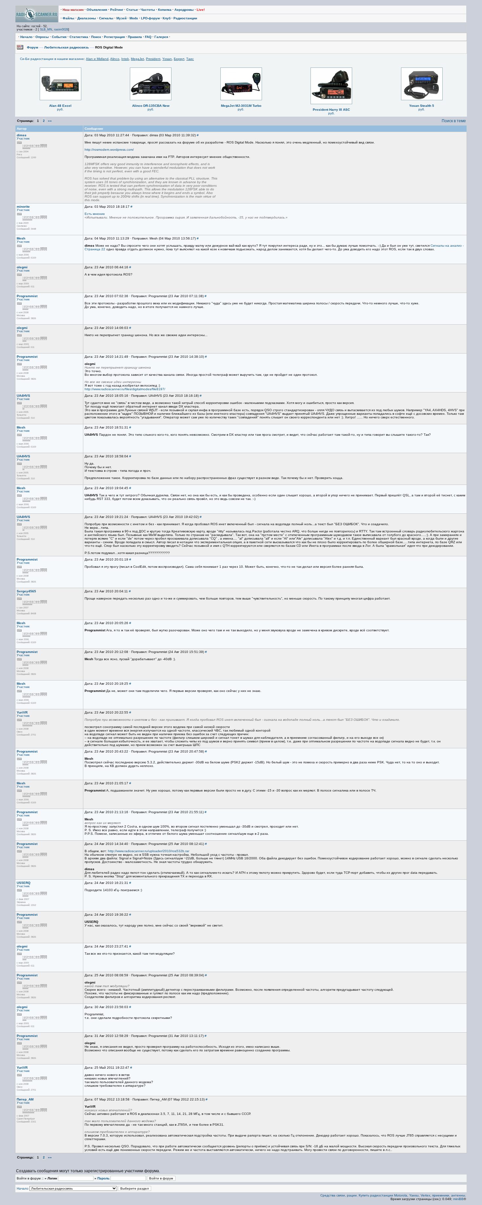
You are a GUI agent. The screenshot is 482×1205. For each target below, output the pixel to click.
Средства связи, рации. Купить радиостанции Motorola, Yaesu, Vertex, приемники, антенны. (393, 1195)
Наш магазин (73, 9)
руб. (60, 109)
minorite (23, 206)
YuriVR (22, 712)
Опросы (42, 37)
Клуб (167, 18)
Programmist (27, 296)
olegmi (22, 267)
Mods (134, 18)
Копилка (164, 9)
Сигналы (106, 18)
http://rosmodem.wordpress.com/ (109, 149)
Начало (26, 37)
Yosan (167, 59)
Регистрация (114, 37)
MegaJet (137, 59)
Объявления (97, 9)
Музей (121, 18)
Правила (135, 37)
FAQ (148, 37)
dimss (22, 135)
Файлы (68, 18)
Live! (201, 9)
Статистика (79, 37)
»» (50, 121)
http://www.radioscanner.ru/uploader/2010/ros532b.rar (148, 851)
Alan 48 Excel (60, 105)
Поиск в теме (454, 121)
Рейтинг (116, 9)
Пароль (103, 1178)
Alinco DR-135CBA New (151, 105)
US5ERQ (23, 883)
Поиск (96, 37)
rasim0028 (61, 29)
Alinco (114, 59)
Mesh (21, 238)
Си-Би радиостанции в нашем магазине (52, 59)
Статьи (132, 9)
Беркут (179, 59)
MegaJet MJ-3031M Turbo (241, 105)
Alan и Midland (97, 59)
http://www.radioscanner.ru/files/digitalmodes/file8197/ (125, 389)
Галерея (161, 37)
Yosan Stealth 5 (421, 105)
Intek (125, 59)
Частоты (148, 9)
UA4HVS (23, 395)
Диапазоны (86, 18)
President (153, 59)
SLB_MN (46, 29)
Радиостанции (185, 18)
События (59, 37)
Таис (190, 59)
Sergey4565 (26, 591)
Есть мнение (95, 214)
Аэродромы (184, 9)
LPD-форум (150, 18)
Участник (23, 138)
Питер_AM (25, 1099)
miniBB (458, 1199)
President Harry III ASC (331, 109)
